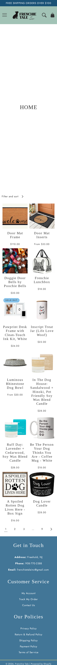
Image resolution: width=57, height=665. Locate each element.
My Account (29, 593)
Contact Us (28, 605)
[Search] (44, 15)
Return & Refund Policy (28, 634)
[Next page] (51, 529)
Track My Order (28, 599)
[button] (4, 15)
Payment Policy (28, 646)
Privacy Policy (28, 628)
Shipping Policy (28, 640)
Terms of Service (28, 652)
